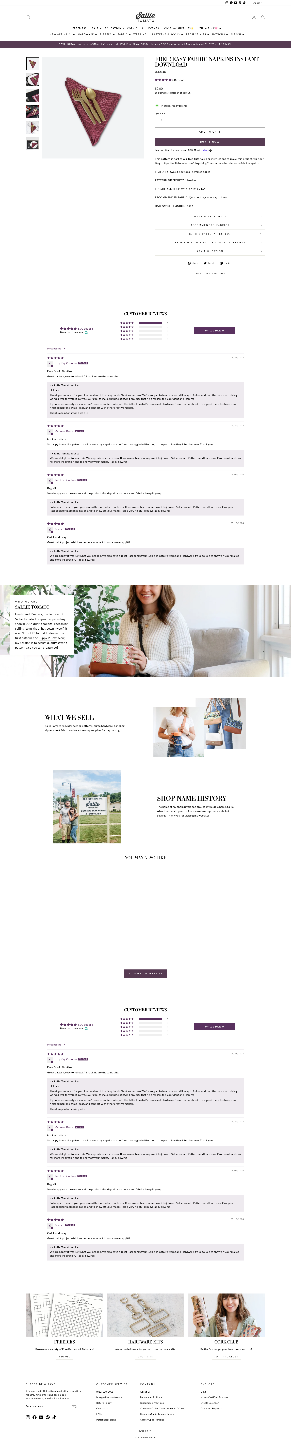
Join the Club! (226, 1356)
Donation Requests (211, 1408)
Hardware (86, 34)
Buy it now (210, 141)
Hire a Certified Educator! (215, 1397)
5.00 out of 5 (85, 328)
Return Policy (103, 1403)
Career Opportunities (152, 1419)
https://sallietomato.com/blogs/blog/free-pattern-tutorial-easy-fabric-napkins (211, 163)
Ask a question (210, 251)
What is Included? (210, 216)
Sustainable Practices (152, 1403)
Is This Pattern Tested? (210, 234)
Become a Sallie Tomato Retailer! (158, 1414)
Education (113, 28)
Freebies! (79, 28)
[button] (163, 79)
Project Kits (196, 34)
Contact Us (102, 1408)
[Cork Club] (226, 1315)
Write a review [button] (214, 330)
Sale (95, 28)
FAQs (99, 1414)
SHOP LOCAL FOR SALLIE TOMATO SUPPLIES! (210, 242)
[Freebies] (64, 1315)
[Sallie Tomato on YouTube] (41, 1417)
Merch (236, 34)
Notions (218, 34)
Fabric (123, 34)
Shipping (160, 92)
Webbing (140, 34)
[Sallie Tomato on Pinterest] (48, 1417)
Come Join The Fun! (210, 273)
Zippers (106, 34)
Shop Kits (145, 1356)
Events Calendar (210, 1403)
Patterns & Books (166, 34)
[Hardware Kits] (145, 1315)
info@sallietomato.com (109, 1397)
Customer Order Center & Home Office (162, 1408)
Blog (203, 1391)
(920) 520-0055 (105, 1391)
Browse (64, 1356)
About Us (145, 1391)
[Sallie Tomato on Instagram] (28, 1417)
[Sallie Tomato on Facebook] (35, 1417)
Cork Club (135, 28)
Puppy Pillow (48, 638)
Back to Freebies (147, 973)
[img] (55, 358)
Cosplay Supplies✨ (179, 28)
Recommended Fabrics (210, 225)
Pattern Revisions (106, 1419)
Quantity (163, 113)
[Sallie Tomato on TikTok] (54, 1417)
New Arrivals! (61, 34)
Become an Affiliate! (151, 1397)
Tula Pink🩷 (209, 28)
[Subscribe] (74, 1406)
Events (153, 28)
